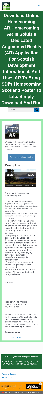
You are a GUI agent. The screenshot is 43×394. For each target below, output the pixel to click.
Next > (19, 337)
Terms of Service (9, 374)
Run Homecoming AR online (21, 157)
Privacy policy (8, 377)
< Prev (13, 337)
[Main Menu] (38, 5)
